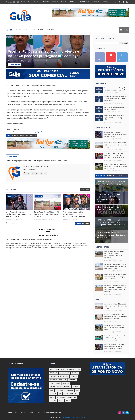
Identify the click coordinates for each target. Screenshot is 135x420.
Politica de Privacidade (52, 413)
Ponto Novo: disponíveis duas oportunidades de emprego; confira (114, 118)
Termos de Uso (35, 413)
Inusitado (59, 390)
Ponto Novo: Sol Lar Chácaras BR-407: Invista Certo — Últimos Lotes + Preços (47, 214)
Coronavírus (64, 373)
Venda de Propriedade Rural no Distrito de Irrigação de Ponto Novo (114, 327)
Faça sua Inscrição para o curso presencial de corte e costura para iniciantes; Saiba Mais (115, 317)
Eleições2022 (55, 383)
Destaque (10, 196)
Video (68, 401)
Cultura (53, 376)
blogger (78, 223)
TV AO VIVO (95, 2)
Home (11, 30)
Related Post (12, 190)
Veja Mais (85, 190)
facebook (85, 223)
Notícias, (47, 61)
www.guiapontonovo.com (40, 132)
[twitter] (116, 2)
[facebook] (123, 2)
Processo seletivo (71, 394)
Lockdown (69, 390)
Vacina (61, 401)
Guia (51, 390)
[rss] (127, 2)
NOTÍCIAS (46, 2)
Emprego (66, 383)
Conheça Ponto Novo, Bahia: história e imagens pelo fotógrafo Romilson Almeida (111, 222)
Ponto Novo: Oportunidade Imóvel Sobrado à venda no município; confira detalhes (115, 277)
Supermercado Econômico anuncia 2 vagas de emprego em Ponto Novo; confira (115, 99)
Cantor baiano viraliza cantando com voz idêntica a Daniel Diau (111, 235)
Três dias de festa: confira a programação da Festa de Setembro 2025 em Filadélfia (74, 214)
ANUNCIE (72, 2)
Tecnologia (71, 397)
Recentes (111, 175)
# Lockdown (24, 135)
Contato (50, 30)
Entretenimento (56, 387)
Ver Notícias (24, 30)
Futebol (76, 387)
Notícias (53, 394)
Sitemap (105, 2)
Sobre (9, 413)
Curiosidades (63, 376)
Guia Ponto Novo (69, 417)
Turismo (53, 401)
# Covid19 (15, 135)
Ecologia (62, 380)
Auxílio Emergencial (57, 369)
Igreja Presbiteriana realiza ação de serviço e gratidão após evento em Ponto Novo (115, 166)
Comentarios (122, 176)
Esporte (67, 387)
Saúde (52, 397)
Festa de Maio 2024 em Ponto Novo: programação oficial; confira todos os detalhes (114, 347)
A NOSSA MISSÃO (84, 2)
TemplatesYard (80, 417)
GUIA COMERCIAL (33, 2)
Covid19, (34, 61)
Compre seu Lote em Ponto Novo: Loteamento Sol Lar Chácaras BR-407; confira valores (115, 266)
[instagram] (119, 2)
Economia (72, 380)
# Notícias (33, 135)
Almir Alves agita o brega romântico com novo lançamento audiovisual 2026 (18, 214)
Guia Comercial (38, 30)
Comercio (53, 373)
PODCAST (55, 2)
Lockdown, (40, 61)
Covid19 (75, 373)
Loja (77, 390)
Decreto (74, 376)
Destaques (100, 175)
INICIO (23, 2)
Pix (60, 394)
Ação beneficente (73, 369)
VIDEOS (63, 2)
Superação (61, 397)
